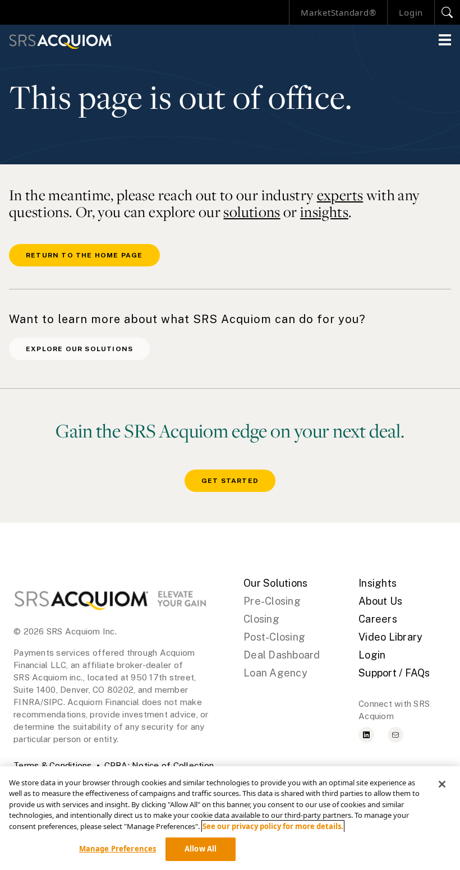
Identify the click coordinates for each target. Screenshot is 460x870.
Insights (377, 583)
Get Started (230, 481)
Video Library (390, 637)
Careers (377, 619)
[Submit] (447, 12)
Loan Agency (275, 673)
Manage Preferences (117, 849)
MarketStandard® (338, 12)
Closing (261, 619)
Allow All (201, 849)
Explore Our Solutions (79, 349)
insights (324, 212)
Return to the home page (84, 255)
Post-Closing (274, 637)
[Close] (442, 784)
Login (411, 12)
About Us (380, 601)
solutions (251, 212)
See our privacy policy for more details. (273, 826)
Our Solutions (275, 583)
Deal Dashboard (281, 655)
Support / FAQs (394, 673)
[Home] (60, 41)
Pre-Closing (272, 601)
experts (340, 195)
